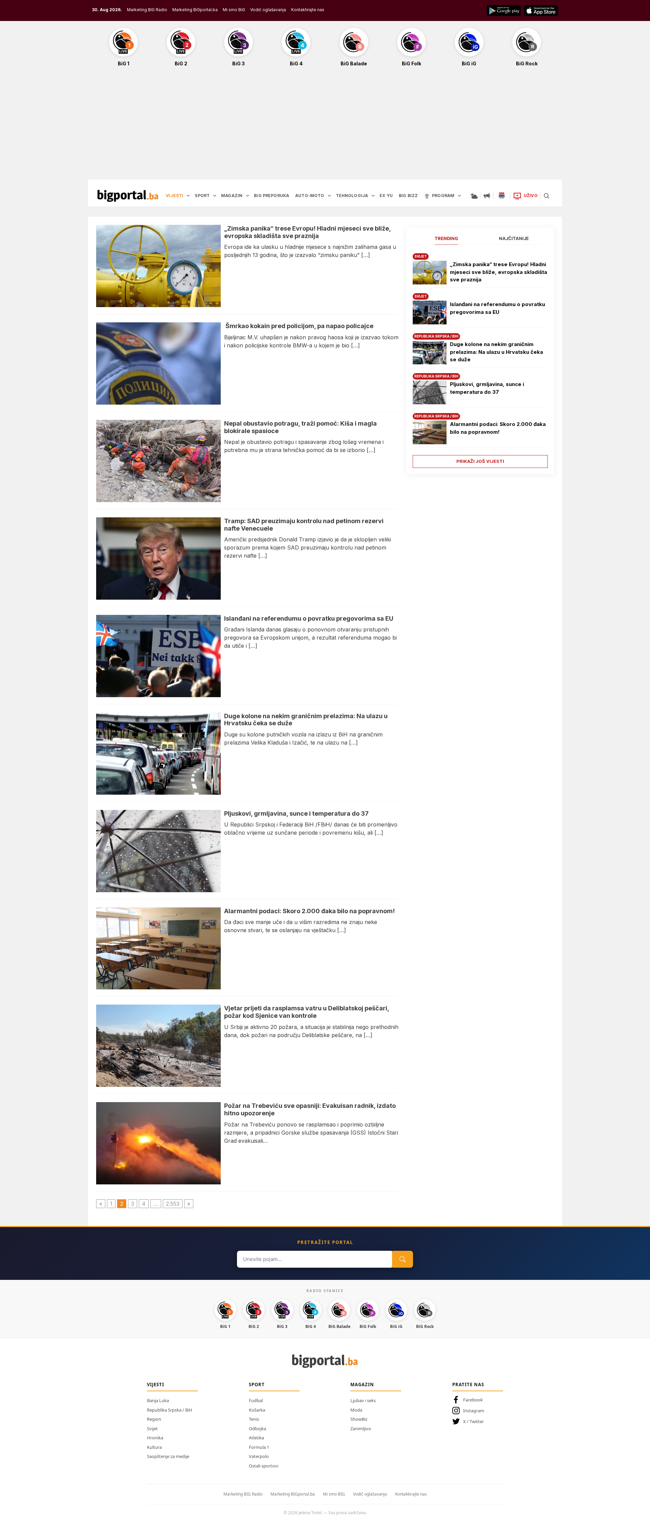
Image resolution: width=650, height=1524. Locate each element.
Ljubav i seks (363, 1400)
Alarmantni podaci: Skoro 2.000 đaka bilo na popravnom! (498, 428)
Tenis (254, 1419)
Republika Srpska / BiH (169, 1410)
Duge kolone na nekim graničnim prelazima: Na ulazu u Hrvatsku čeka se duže (496, 352)
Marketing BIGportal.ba (292, 1494)
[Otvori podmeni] (188, 195)
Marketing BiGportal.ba (195, 9)
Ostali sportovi (263, 1466)
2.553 (172, 1203)
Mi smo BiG (234, 9)
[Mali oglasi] (486, 196)
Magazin (362, 1384)
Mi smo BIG (334, 1494)
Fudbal (256, 1400)
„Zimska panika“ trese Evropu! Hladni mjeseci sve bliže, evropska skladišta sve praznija (498, 272)
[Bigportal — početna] (128, 196)
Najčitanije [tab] (514, 238)
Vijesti (155, 1384)
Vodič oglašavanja (268, 9)
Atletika (256, 1438)
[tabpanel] (480, 358)
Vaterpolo (259, 1456)
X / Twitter (473, 1421)
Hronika (155, 1438)
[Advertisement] (325, 126)
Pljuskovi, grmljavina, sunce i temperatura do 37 (487, 388)
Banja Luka (158, 1400)
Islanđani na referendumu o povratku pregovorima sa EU (497, 308)
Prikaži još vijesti (480, 461)
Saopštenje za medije (168, 1456)
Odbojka (257, 1428)
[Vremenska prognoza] (474, 196)
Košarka (257, 1410)
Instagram (473, 1411)
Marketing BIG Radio (147, 9)
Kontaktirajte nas (307, 9)
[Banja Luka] (501, 196)
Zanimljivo (360, 1428)
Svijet (152, 1428)
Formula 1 (259, 1447)
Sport (257, 1384)
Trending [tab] (446, 238)
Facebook (473, 1400)
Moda (356, 1410)
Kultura (154, 1447)
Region (154, 1419)
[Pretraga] (546, 195)
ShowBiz (358, 1419)
